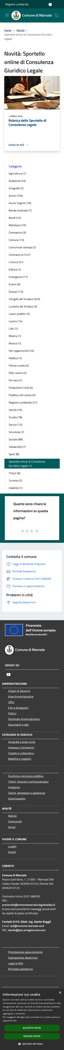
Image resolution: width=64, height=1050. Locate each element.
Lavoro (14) (15, 321)
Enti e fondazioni (18, 708)
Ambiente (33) (17, 181)
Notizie (12, 816)
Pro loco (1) (15, 380)
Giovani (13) (16, 291)
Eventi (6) (14, 284)
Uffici (11, 702)
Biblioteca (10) (17, 225)
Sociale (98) (16, 439)
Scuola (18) (15, 417)
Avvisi (11, 827)
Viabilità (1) (15, 488)
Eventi (12, 852)
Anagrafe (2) (16, 188)
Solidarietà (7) (17, 447)
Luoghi (12, 846)
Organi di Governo (19, 691)
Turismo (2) (15, 480)
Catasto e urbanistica (21, 753)
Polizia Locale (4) (19, 365)
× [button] (60, 992)
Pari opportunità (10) (21, 351)
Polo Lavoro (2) (17, 373)
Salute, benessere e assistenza (26, 793)
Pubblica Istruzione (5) (22, 395)
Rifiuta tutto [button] (31, 1036)
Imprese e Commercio (21, 747)
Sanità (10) (15, 410)
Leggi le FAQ (15, 963)
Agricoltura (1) (17, 173)
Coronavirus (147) (19, 255)
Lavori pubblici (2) (19, 314)
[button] (32, 1044)
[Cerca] (56, 15)
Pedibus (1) (15, 358)
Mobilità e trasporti (19, 759)
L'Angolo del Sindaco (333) (24, 299)
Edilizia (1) (15, 269)
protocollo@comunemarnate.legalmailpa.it (28, 905)
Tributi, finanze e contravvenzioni (28, 781)
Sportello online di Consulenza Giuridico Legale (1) (27, 463)
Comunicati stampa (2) (22, 247)
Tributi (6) (14, 473)
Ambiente (14, 787)
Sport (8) (14, 454)
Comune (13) (16, 240)
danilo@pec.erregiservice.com (27, 930)
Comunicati (15, 821)
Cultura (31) (16, 262)
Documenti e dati (18, 725)
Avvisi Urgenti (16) (20, 203)
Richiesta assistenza (20, 969)
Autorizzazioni (16, 798)
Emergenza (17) (18, 277)
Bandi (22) (15, 218)
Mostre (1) (15, 336)
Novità (21, 30)
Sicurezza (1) (16, 432)
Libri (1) (13, 328)
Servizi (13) (15, 424)
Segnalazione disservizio (23, 958)
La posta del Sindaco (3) (23, 306)
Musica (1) (15, 343)
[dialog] (32, 1019)
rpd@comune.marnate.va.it (27, 926)
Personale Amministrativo (24, 719)
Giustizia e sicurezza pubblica (25, 776)
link (15, 1020)
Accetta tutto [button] (32, 1027)
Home (7, 30)
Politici (12, 713)
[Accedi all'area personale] (50, 4)
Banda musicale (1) (20, 210)
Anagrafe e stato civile (21, 742)
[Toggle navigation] (7, 15)
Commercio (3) (17, 232)
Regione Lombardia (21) (23, 402)
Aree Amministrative (20, 696)
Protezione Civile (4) (21, 388)
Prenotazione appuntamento (25, 952)
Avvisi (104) (16, 195)
